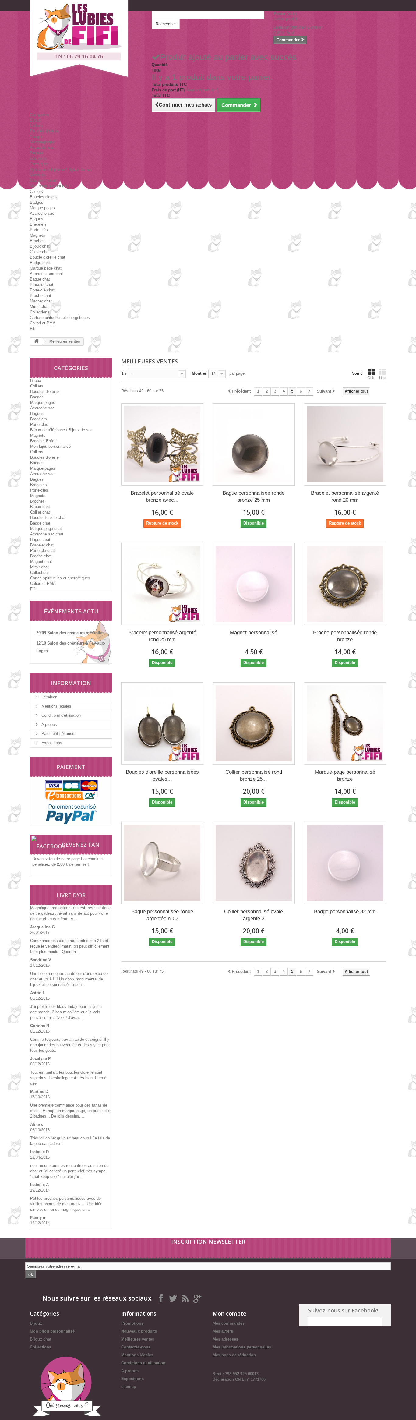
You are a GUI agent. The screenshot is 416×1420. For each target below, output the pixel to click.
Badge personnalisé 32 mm (345, 911)
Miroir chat (39, 306)
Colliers (36, 125)
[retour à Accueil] (36, 341)
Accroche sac (42, 147)
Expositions (51, 742)
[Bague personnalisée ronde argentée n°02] (162, 863)
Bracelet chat (41, 284)
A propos (48, 724)
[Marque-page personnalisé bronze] (345, 723)
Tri (123, 373)
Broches (37, 240)
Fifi (32, 328)
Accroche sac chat (46, 273)
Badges (36, 136)
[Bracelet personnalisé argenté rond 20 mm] (345, 444)
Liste (382, 378)
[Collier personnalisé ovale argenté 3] (254, 863)
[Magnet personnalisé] (254, 584)
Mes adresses (225, 1339)
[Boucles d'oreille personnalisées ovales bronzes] (162, 723)
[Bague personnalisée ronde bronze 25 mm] (254, 444)
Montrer (199, 373)
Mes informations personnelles (242, 1347)
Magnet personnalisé (253, 632)
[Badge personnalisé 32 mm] (345, 863)
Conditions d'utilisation (60, 715)
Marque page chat (46, 268)
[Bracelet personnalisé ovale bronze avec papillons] (162, 444)
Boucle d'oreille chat (47, 257)
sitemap (128, 1386)
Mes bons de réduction (234, 1355)
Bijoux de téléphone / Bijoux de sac (61, 169)
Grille (371, 378)
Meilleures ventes (137, 1339)
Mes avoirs (223, 1331)
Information (71, 683)
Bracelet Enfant (43, 180)
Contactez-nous (135, 1347)
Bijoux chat (40, 246)
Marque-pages (42, 142)
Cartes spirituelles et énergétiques (60, 317)
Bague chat (40, 279)
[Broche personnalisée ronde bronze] (345, 584)
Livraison (48, 697)
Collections (39, 312)
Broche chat (40, 295)
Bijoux (35, 120)
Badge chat (40, 262)
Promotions (132, 1323)
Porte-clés (39, 164)
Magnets (37, 175)
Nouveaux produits (139, 1331)
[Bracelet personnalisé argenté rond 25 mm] (162, 584)
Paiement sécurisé (57, 733)
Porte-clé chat (42, 290)
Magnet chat (41, 301)
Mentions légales (55, 706)
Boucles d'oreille (44, 131)
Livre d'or (71, 895)
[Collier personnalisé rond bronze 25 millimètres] (254, 723)
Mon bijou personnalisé (50, 186)
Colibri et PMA (42, 323)
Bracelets (38, 158)
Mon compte (229, 1313)
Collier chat (40, 251)
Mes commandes (229, 1323)
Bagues (36, 153)
